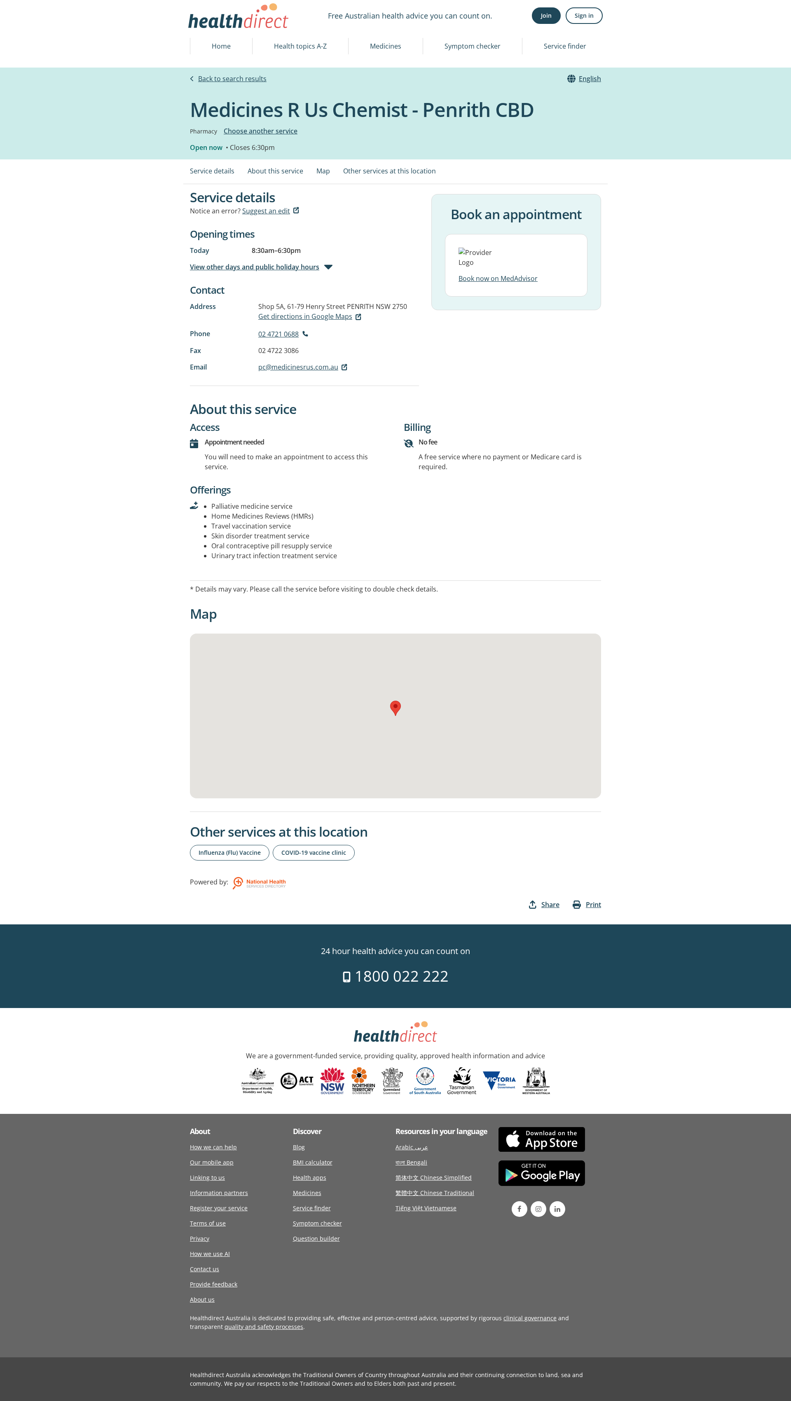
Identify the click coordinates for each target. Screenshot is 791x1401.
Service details (212, 170)
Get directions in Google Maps (305, 316)
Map (323, 170)
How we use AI (210, 1254)
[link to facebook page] (519, 1209)
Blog (299, 1147)
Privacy (199, 1238)
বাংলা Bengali (411, 1162)
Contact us (204, 1269)
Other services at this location (389, 170)
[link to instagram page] (538, 1209)
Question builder (316, 1238)
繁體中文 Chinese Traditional (435, 1193)
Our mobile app (212, 1162)
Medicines (385, 46)
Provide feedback (213, 1284)
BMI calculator (312, 1162)
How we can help (213, 1147)
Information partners (219, 1193)
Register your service (219, 1208)
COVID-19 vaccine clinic (313, 852)
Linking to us (207, 1177)
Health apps (309, 1177)
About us (202, 1299)
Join (546, 15)
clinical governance (530, 1318)
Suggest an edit (266, 210)
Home (221, 46)
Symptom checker (473, 46)
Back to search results (232, 78)
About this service (275, 170)
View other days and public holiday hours (254, 266)
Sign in (584, 15)
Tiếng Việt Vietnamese (426, 1208)
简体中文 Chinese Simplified (434, 1177)
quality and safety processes (264, 1327)
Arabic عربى (412, 1147)
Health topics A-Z (300, 46)
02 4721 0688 (278, 334)
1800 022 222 (400, 976)
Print (593, 904)
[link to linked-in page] (557, 1209)
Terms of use (208, 1223)
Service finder (565, 46)
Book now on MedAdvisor (498, 278)
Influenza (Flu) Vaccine (230, 852)
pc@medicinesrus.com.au (298, 367)
